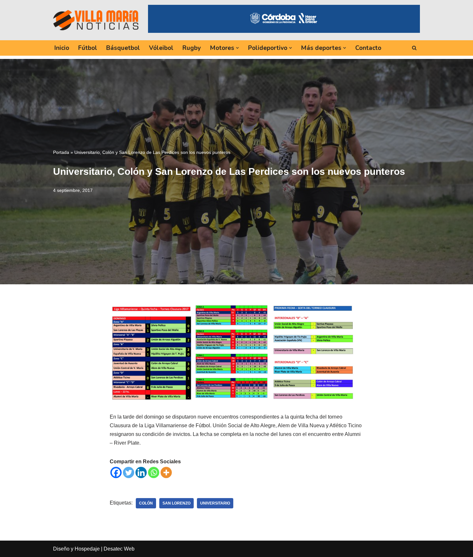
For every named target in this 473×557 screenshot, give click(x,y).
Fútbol (87, 48)
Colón (146, 503)
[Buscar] (414, 47)
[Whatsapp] (153, 472)
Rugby (191, 48)
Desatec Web (119, 549)
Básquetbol (123, 48)
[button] (237, 48)
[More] (166, 472)
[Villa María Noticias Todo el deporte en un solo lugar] (95, 20)
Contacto (368, 48)
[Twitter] (128, 472)
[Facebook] (116, 472)
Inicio (61, 48)
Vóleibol (161, 48)
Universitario (215, 503)
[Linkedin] (141, 472)
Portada (61, 152)
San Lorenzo (176, 503)
